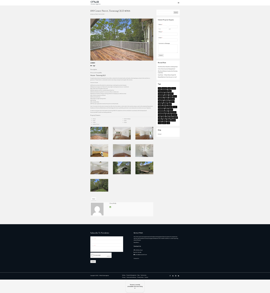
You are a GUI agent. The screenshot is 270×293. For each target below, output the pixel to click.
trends (160, 122)
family (170, 96)
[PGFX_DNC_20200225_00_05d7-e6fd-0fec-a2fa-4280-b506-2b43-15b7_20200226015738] (144, 150)
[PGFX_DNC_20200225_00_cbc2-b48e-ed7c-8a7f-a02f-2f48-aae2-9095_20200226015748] (99, 150)
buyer (170, 90)
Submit (161, 55)
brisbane (173, 88)
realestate (168, 114)
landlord (160, 104)
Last (170, 29)
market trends (161, 106)
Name (161, 24)
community (161, 96)
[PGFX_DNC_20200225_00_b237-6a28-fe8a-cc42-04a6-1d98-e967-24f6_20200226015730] (122, 150)
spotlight (175, 117)
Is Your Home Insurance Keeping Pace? (166, 68)
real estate (174, 114)
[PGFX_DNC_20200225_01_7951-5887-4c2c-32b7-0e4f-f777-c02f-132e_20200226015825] (122, 168)
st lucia (160, 120)
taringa (164, 120)
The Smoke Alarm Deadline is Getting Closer (168, 66)
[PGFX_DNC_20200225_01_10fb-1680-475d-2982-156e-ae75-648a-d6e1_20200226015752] (144, 133)
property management (163, 112)
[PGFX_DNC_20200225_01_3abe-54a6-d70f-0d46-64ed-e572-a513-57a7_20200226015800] (99, 133)
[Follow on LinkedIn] (173, 276)
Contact (159, 134)
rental (160, 117)
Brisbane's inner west (163, 90)
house (166, 98)
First (160, 29)
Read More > (136, 242)
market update (169, 106)
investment (166, 101)
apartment (164, 88)
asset (169, 88)
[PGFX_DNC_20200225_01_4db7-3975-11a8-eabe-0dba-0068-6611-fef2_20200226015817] (144, 168)
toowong (173, 120)
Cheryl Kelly (112, 203)
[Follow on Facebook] (170, 276)
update (164, 122)
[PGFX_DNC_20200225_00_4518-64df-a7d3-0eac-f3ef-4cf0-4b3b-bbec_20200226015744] (122, 133)
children (171, 93)
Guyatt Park (161, 98)
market (169, 104)
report (164, 117)
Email (110, 207)
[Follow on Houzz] (178, 276)
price (166, 109)
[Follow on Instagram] (176, 276)
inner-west (161, 101)
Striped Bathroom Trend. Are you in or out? (167, 77)
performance (161, 109)
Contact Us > (136, 258)
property (170, 109)
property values (162, 114)
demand (166, 96)
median (175, 106)
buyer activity (161, 93)
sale (167, 117)
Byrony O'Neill (95, 14)
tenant (168, 120)
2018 (160, 88)
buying (167, 93)
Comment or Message (164, 43)
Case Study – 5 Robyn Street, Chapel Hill (167, 74)
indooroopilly (171, 98)
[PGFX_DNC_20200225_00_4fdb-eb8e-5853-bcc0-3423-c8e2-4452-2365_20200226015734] (99, 168)
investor (172, 101)
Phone (161, 31)
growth (174, 96)
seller (171, 117)
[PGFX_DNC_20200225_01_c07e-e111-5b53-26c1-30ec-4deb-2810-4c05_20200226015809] (99, 185)
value (168, 122)
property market (172, 112)
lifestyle (164, 104)
